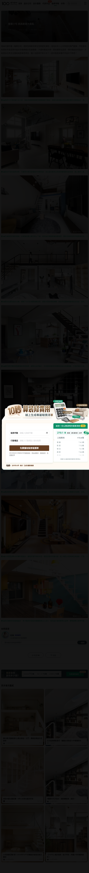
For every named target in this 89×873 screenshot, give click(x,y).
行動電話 (14, 440)
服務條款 (27, 453)
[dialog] (44, 436)
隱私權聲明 (35, 453)
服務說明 (43, 453)
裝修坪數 (14, 433)
